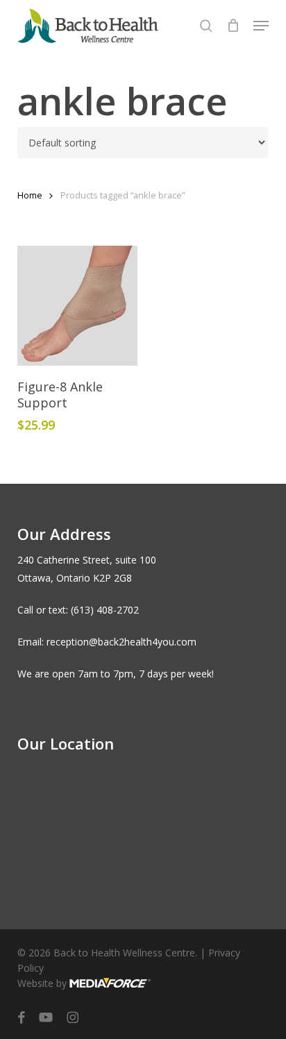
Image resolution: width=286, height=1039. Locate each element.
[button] (261, 26)
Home (29, 195)
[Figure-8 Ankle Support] (77, 306)
